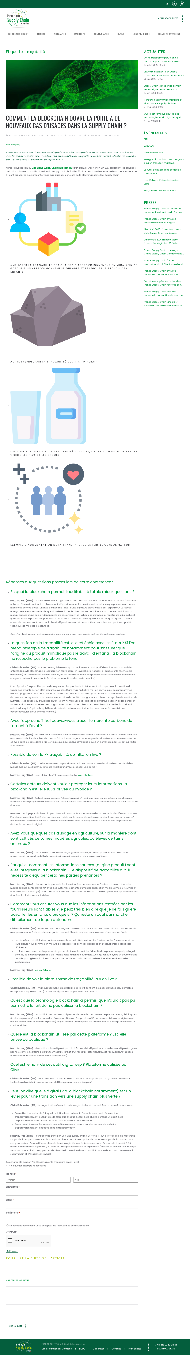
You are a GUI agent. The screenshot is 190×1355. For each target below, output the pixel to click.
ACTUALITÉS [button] (60, 34)
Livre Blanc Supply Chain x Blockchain (52, 167)
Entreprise (12, 1186)
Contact (116, 1348)
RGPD (82, 1348)
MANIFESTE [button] (79, 34)
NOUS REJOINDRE (141, 34)
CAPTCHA (11, 1231)
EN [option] (167, 4)
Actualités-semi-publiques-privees (97, 135)
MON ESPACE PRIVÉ (168, 18)
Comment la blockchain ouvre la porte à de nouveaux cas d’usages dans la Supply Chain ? (66, 121)
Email (10, 1199)
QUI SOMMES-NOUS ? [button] (18, 34)
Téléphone (13, 1212)
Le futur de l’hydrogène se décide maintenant (162, 171)
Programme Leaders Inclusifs (160, 190)
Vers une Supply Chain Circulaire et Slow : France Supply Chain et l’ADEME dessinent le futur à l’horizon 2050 (163, 101)
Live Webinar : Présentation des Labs (161, 182)
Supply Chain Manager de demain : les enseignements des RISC (163, 87)
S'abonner (98, 1348)
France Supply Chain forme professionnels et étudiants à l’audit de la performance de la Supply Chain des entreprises (164, 262)
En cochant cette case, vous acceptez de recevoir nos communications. (50, 1225)
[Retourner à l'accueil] (18, 18)
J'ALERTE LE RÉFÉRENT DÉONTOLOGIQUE (166, 1346)
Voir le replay (13, 144)
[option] (166, 4)
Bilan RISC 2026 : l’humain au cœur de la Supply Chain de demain (162, 231)
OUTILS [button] (120, 34)
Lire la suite (15, 1326)
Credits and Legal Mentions (57, 1348)
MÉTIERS (41, 34)
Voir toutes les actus (17, 1279)
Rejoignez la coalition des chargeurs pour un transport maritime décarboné (164, 161)
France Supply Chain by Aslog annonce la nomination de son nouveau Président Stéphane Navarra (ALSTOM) (161, 272)
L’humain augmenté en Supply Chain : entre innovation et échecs (163, 73)
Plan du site (135, 1348)
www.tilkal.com (86, 775)
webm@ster (26, 135)
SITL (146, 139)
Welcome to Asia (153, 152)
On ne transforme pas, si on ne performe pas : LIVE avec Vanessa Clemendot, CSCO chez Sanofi (162, 59)
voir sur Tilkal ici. (43, 970)
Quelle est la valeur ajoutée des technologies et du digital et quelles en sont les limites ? (164, 115)
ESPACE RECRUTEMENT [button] (169, 34)
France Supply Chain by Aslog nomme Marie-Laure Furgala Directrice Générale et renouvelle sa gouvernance (164, 220)
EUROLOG (149, 145)
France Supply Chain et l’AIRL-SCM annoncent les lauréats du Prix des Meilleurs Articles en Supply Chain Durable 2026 (163, 210)
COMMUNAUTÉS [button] (101, 34)
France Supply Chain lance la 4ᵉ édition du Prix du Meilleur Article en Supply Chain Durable (163, 303)
